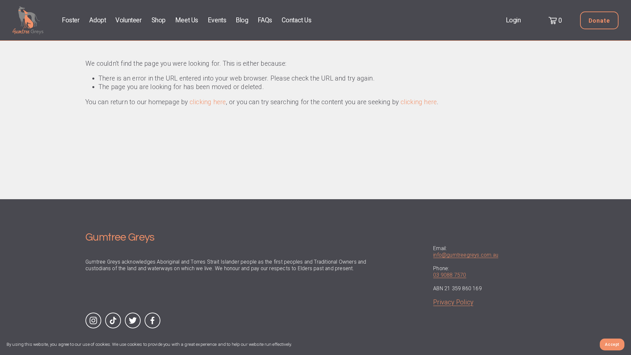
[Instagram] (93, 320)
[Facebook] (152, 320)
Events (217, 20)
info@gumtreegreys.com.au (465, 255)
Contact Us (297, 20)
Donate (599, 20)
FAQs (265, 20)
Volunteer (128, 20)
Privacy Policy (453, 302)
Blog (242, 20)
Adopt (97, 20)
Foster (71, 20)
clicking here (208, 102)
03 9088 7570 (449, 275)
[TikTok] (113, 320)
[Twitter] (133, 320)
